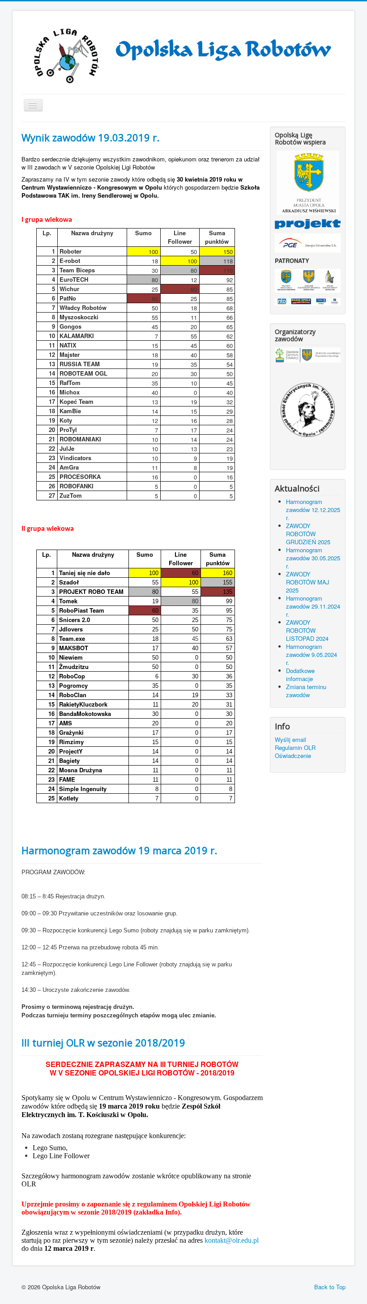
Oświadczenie (293, 756)
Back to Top (330, 1287)
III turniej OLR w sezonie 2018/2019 (103, 1042)
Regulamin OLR (295, 748)
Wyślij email (290, 740)
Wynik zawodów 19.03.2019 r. (90, 137)
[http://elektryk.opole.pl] (308, 410)
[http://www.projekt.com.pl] (308, 223)
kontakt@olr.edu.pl (232, 1240)
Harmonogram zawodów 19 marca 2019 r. (119, 850)
